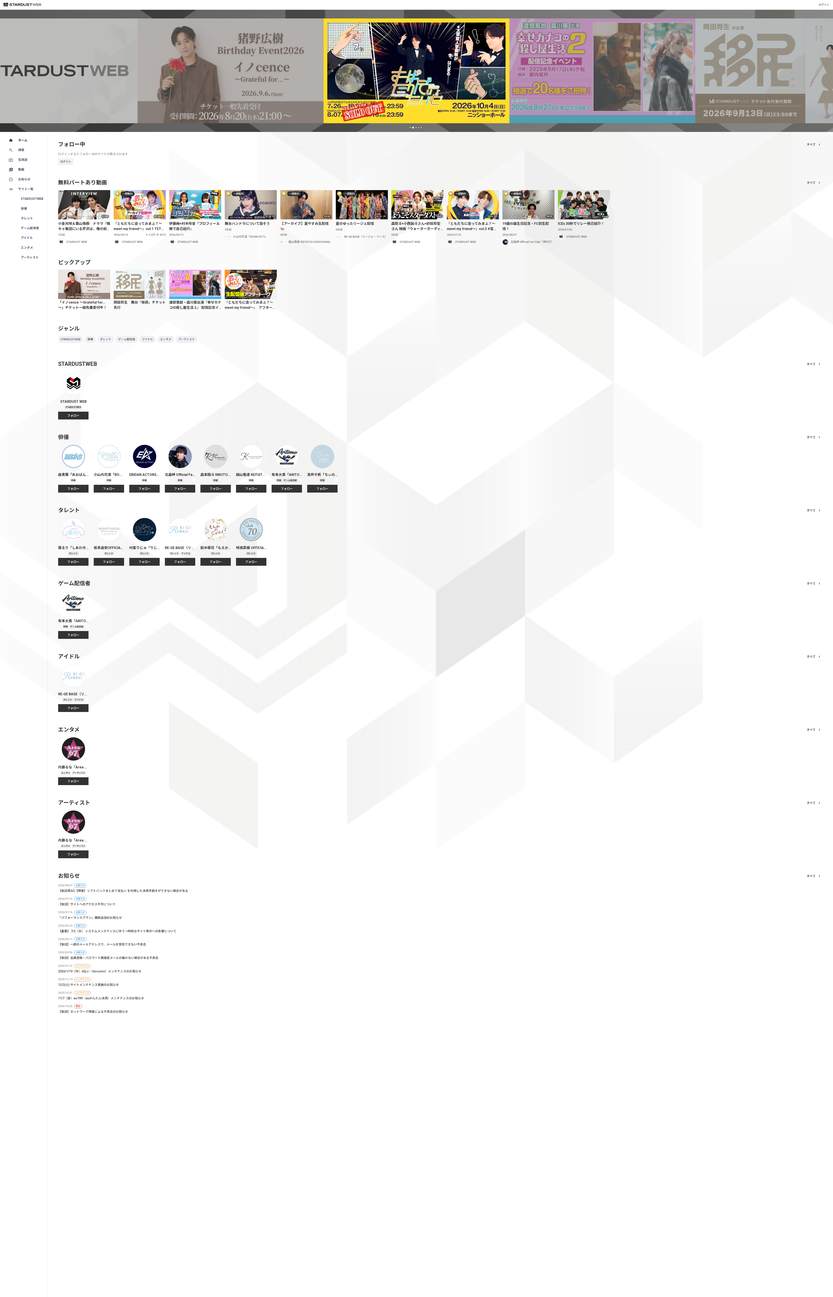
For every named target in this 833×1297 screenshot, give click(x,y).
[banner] (231, 70)
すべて (811, 144)
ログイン (824, 4)
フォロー (73, 415)
